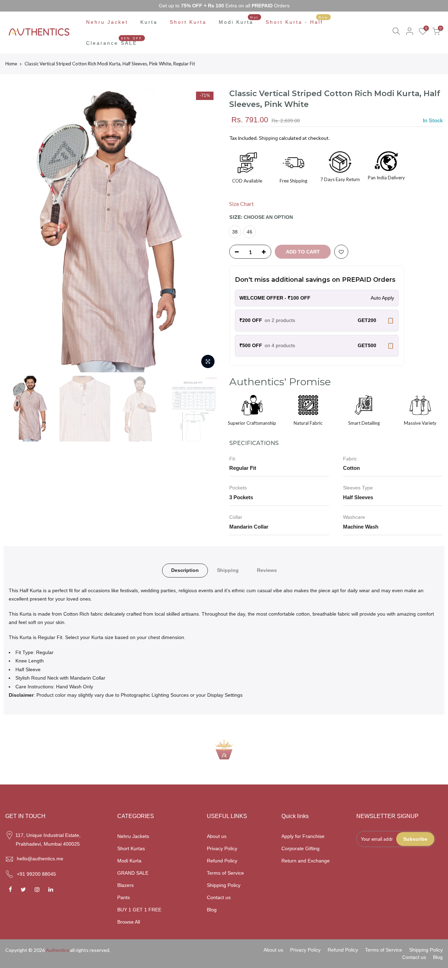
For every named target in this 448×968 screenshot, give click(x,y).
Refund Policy (222, 860)
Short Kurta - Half (297, 20)
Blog (212, 909)
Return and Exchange (305, 860)
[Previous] (17, 230)
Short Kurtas (131, 848)
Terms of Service (225, 873)
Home (11, 63)
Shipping (268, 138)
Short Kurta (188, 22)
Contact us (219, 897)
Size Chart (241, 203)
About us (216, 836)
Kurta (149, 22)
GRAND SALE (132, 873)
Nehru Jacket (107, 22)
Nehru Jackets (133, 836)
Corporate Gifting (300, 848)
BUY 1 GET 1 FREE (139, 909)
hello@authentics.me (40, 858)
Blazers (125, 885)
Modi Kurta (239, 20)
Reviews (267, 570)
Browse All (128, 922)
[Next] (206, 230)
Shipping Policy (223, 885)
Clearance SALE (114, 41)
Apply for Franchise (302, 836)
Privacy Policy (222, 848)
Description (185, 570)
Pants (123, 897)
